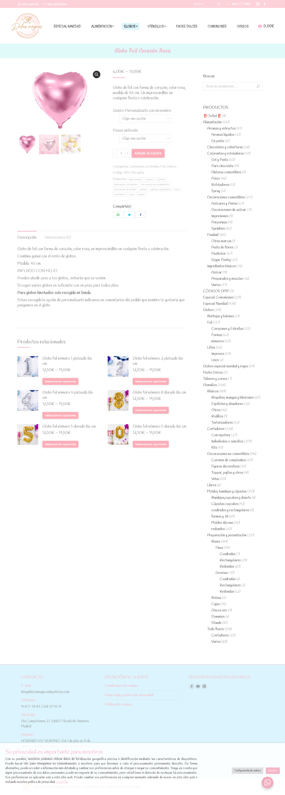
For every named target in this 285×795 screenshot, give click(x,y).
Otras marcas (221, 241)
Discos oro (219, 610)
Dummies (217, 616)
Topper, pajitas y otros (227, 472)
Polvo (215, 178)
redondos (218, 529)
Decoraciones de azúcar (228, 210)
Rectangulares (230, 560)
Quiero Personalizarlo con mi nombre (142, 110)
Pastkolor (218, 253)
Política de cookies (118, 704)
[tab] (27, 235)
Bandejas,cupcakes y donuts (231, 497)
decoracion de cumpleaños (155, 184)
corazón (161, 179)
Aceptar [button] (272, 770)
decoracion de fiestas (125, 189)
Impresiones (219, 216)
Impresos (217, 354)
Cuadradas (227, 554)
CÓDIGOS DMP (216, 291)
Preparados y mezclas (227, 278)
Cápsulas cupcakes (224, 504)
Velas (215, 479)
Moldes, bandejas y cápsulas (226, 491)
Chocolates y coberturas (225, 147)
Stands (216, 623)
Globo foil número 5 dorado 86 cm (69, 426)
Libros (211, 485)
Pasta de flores (222, 247)
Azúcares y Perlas (224, 203)
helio (177, 189)
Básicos (212, 391)
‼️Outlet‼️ (212, 116)
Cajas (215, 604)
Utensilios (210, 385)
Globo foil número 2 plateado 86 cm (158, 361)
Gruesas (222, 573)
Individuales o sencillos (227, 441)
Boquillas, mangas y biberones (232, 397)
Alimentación (212, 122)
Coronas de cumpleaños (228, 460)
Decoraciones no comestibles (228, 454)
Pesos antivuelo (125, 130)
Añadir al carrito (148, 153)
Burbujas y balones (220, 316)
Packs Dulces (213, 372)
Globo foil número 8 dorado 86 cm (159, 392)
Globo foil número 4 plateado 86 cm (67, 395)
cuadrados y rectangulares (230, 510)
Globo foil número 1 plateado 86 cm (67, 361)
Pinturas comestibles (226, 172)
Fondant (213, 235)
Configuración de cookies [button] (247, 770)
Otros (215, 410)
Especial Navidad (215, 303)
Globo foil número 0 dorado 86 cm (159, 426)
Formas (216, 335)
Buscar (258, 86)
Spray (215, 191)
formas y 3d (219, 516)
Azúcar (216, 272)
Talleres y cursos (215, 379)
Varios (216, 285)
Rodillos (217, 416)
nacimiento (119, 194)
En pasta (217, 141)
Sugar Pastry (221, 260)
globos (143, 189)
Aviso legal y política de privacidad (129, 695)
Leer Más (62, 782)
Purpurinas (219, 222)
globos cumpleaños (161, 189)
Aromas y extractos (221, 128)
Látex (211, 347)
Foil (162, 166)
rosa (131, 194)
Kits (214, 447)
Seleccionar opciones (60, 381)
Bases (215, 541)
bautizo (149, 179)
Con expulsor (221, 435)
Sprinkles (218, 228)
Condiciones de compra (121, 685)
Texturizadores (222, 422)
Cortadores (215, 429)
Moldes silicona (222, 522)
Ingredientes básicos (221, 266)
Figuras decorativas (225, 466)
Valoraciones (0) (58, 237)
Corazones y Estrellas (144, 166)
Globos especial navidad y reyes (225, 366)
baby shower (135, 179)
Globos (171, 166)
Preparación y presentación (226, 535)
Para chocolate (222, 166)
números (217, 341)
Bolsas (216, 598)
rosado (141, 194)
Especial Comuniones (218, 297)
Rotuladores (220, 185)
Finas (219, 548)
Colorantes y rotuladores (225, 153)
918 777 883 (241, 4)
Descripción (27, 237)
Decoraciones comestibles (226, 197)
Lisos (215, 360)
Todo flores (215, 629)
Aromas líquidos (222, 134)
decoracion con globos (125, 184)
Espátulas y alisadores (227, 404)
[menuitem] (28, 4)
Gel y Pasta (219, 159)
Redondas (227, 566)
